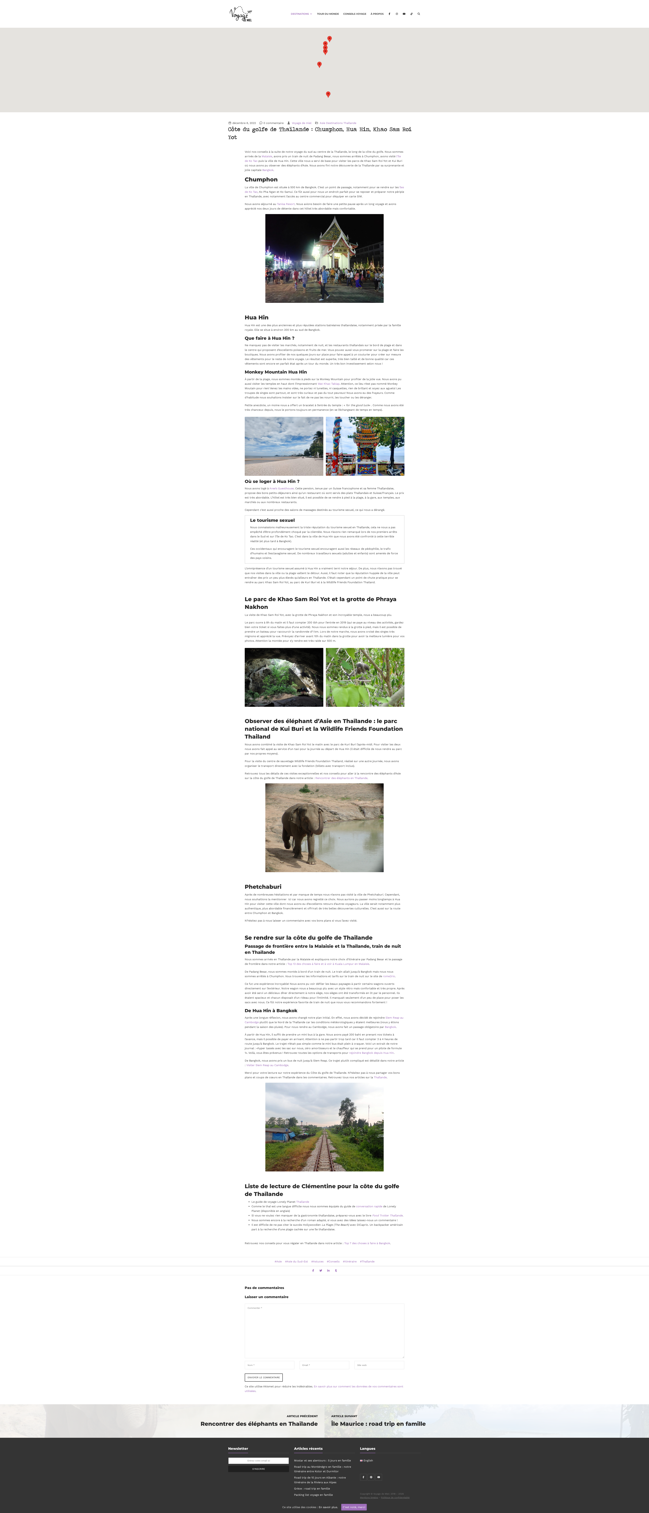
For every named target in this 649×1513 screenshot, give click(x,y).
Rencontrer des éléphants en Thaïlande (341, 778)
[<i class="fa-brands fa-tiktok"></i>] (411, 14)
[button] (319, 65)
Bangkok (267, 170)
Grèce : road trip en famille (312, 1488)
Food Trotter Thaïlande (387, 1215)
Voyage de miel (301, 123)
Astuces (318, 1261)
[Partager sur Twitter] (320, 1270)
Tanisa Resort (286, 204)
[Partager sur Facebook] (313, 1270)
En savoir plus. (328, 1507)
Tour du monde (328, 13)
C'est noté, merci (354, 1507)
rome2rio (389, 976)
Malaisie (267, 156)
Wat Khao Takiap (329, 383)
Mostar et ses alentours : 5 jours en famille (322, 1460)
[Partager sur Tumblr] (336, 1270)
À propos (377, 13)
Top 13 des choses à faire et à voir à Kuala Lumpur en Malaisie (328, 963)
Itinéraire (351, 1261)
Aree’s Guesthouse (281, 488)
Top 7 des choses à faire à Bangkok (367, 1243)
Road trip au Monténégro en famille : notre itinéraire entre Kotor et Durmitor (322, 1469)
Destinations (300, 13)
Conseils (334, 1261)
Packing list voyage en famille (313, 1494)
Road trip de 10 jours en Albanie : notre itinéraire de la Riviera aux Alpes (320, 1480)
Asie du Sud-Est (297, 1261)
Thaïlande (349, 123)
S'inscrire (258, 1469)
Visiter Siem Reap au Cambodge (267, 1065)
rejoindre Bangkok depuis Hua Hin (371, 1052)
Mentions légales (369, 1497)
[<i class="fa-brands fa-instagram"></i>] (397, 14)
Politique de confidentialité (395, 1497)
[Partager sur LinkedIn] (328, 1270)
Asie (322, 123)
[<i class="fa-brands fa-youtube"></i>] (404, 14)
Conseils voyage (354, 13)
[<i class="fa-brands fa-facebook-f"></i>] (389, 14)
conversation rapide (369, 1206)
